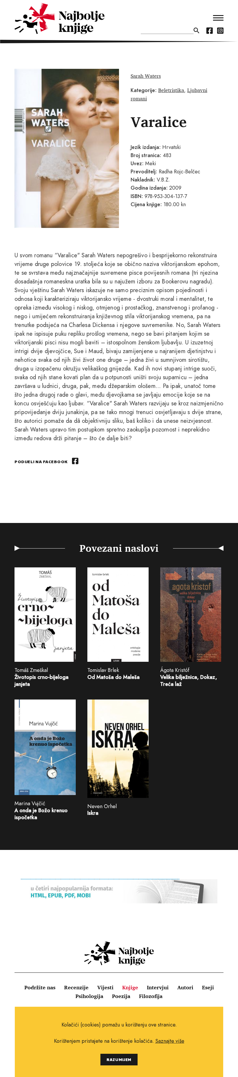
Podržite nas (39, 987)
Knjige (130, 987)
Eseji (208, 987)
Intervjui (158, 987)
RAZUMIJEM (119, 1059)
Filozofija (151, 996)
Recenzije (76, 987)
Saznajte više (169, 1041)
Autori (185, 987)
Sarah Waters (146, 75)
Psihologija (89, 996)
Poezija (121, 996)
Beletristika (171, 90)
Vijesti (105, 987)
